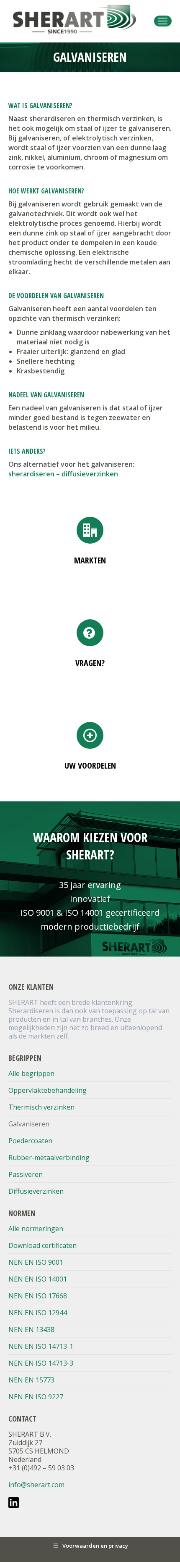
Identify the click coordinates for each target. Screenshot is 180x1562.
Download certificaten (42, 1245)
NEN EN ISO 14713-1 (40, 1346)
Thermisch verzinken (41, 1107)
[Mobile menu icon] (163, 21)
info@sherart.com (36, 1484)
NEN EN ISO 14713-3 (40, 1363)
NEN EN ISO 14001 (37, 1279)
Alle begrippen (31, 1073)
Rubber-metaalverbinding (49, 1157)
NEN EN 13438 (31, 1329)
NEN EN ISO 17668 (37, 1296)
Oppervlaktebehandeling (47, 1090)
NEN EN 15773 (31, 1380)
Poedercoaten (30, 1140)
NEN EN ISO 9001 (35, 1262)
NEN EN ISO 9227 (35, 1397)
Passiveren (25, 1174)
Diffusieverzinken (36, 1191)
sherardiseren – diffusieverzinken (63, 473)
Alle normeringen (35, 1228)
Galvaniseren (28, 1124)
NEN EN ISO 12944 (37, 1312)
